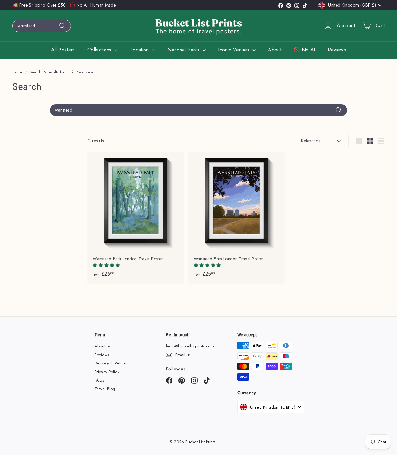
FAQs (99, 380)
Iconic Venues (234, 49)
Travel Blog (105, 389)
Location (140, 49)
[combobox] (41, 26)
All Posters (63, 49)
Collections (100, 49)
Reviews (337, 49)
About (274, 49)
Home (17, 72)
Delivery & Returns (111, 363)
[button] (107, 265)
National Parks (184, 49)
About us (103, 346)
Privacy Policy (107, 372)
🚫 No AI (304, 49)
